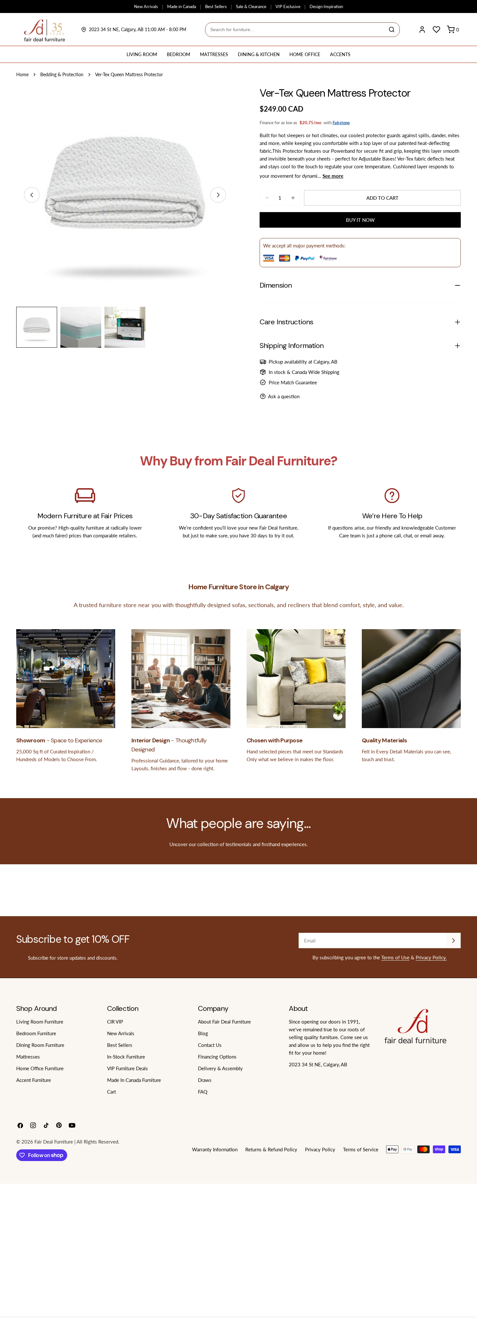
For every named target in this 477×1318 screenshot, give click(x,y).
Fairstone (341, 122)
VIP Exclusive (287, 6)
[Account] (422, 29)
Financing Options (217, 1057)
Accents (340, 54)
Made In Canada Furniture (134, 1080)
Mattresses (214, 54)
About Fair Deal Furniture (224, 1021)
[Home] (44, 29)
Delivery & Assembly (220, 1068)
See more (333, 176)
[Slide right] (218, 195)
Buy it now (360, 220)
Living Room (142, 54)
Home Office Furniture (40, 1068)
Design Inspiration (326, 6)
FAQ (202, 1092)
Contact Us (210, 1045)
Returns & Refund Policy (271, 1149)
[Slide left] (32, 195)
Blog (203, 1033)
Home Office (304, 54)
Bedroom (178, 54)
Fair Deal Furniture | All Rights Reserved (76, 1141)
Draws (205, 1080)
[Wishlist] (436, 29)
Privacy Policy (320, 1149)
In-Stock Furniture (126, 1057)
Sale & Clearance (251, 6)
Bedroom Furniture (36, 1033)
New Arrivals (146, 6)
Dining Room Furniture (40, 1045)
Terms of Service (360, 1149)
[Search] (392, 29)
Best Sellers (216, 6)
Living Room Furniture (39, 1021)
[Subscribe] (453, 940)
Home (22, 74)
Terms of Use (395, 957)
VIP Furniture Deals (127, 1068)
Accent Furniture (33, 1080)
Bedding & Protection (61, 74)
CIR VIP (115, 1021)
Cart (111, 1092)
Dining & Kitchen (259, 54)
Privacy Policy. (431, 957)
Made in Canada (181, 6)
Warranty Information (215, 1149)
